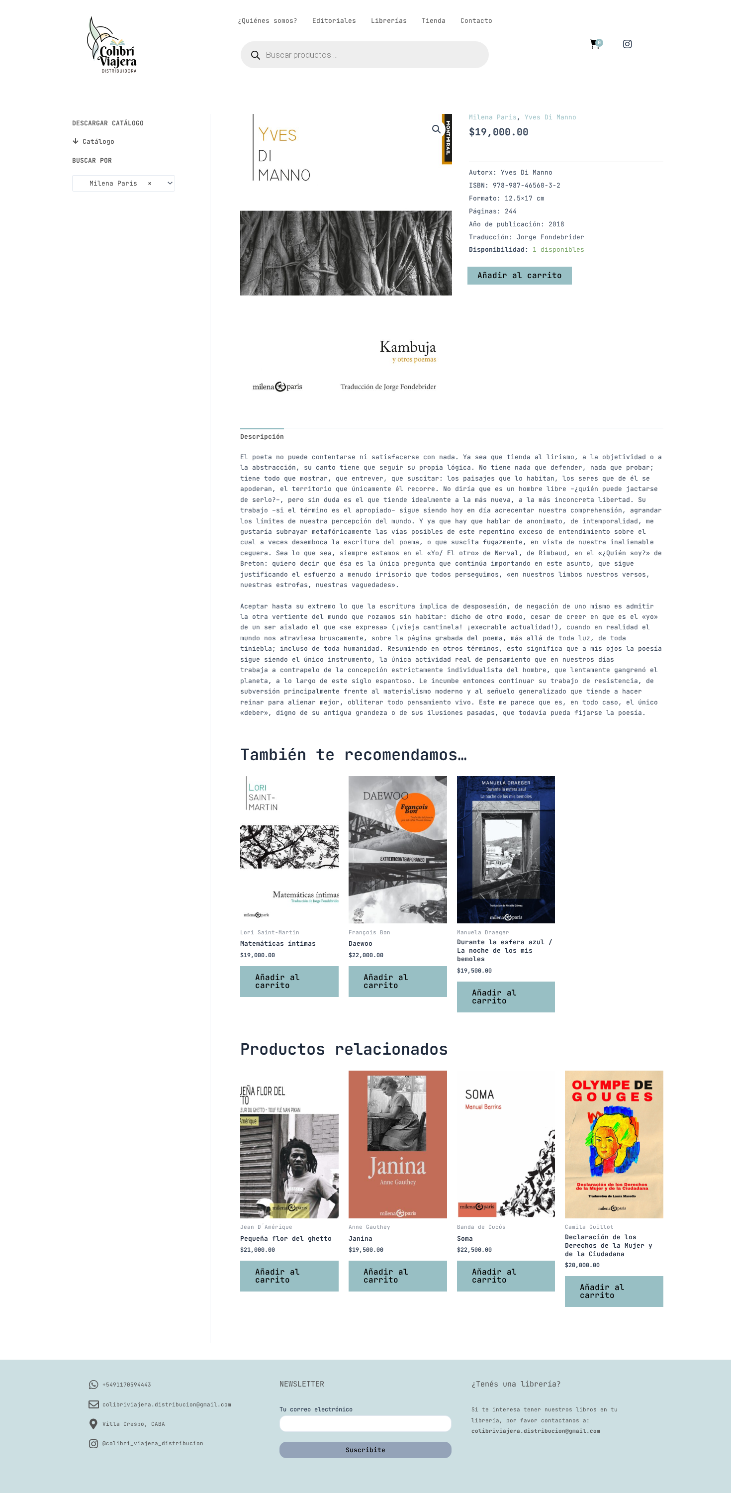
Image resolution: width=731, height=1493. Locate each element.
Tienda (434, 20)
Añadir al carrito (519, 275)
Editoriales (334, 20)
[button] (437, 129)
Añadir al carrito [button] (277, 981)
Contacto (476, 20)
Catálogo (98, 141)
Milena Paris (493, 117)
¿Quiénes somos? (267, 20)
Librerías (389, 20)
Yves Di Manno (550, 117)
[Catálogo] (75, 141)
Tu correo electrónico (316, 1409)
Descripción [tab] (262, 436)
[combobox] (123, 183)
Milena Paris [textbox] (115, 183)
